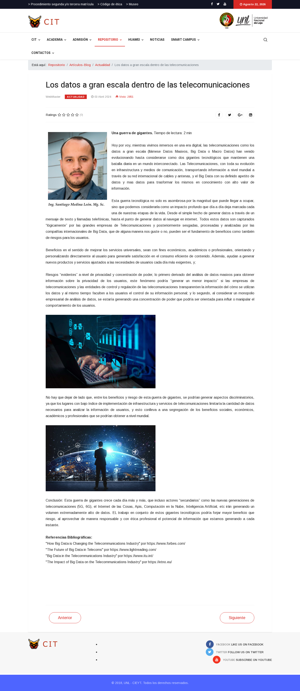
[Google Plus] (240, 115)
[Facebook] (219, 115)
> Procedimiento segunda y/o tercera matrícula (61, 4)
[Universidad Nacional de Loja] (181, 20)
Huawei (134, 39)
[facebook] (212, 4)
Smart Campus (183, 39)
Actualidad (76, 96)
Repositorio (108, 39)
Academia (55, 39)
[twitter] (218, 4)
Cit (34, 39)
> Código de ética (110, 4)
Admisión (80, 39)
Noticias (157, 39)
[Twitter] (229, 115)
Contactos (41, 53)
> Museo (132, 4)
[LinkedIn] (250, 115)
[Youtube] (225, 4)
